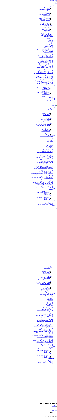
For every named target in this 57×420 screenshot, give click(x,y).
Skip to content (51, 0)
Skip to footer (55, 0)
